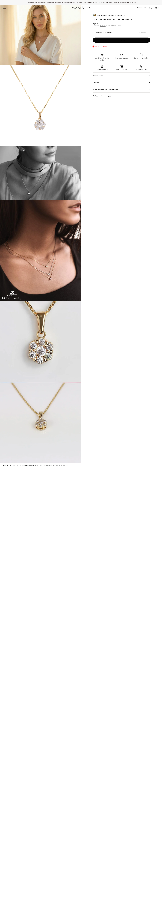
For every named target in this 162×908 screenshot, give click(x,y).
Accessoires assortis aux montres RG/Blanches (26, 465)
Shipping (103, 25)
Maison (5, 465)
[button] (4, 7)
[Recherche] (149, 8)
